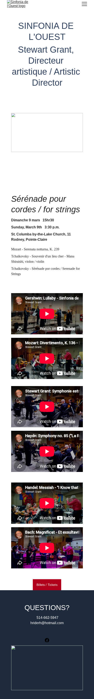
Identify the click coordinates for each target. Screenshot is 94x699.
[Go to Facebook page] (47, 640)
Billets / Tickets (47, 584)
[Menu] (84, 4)
